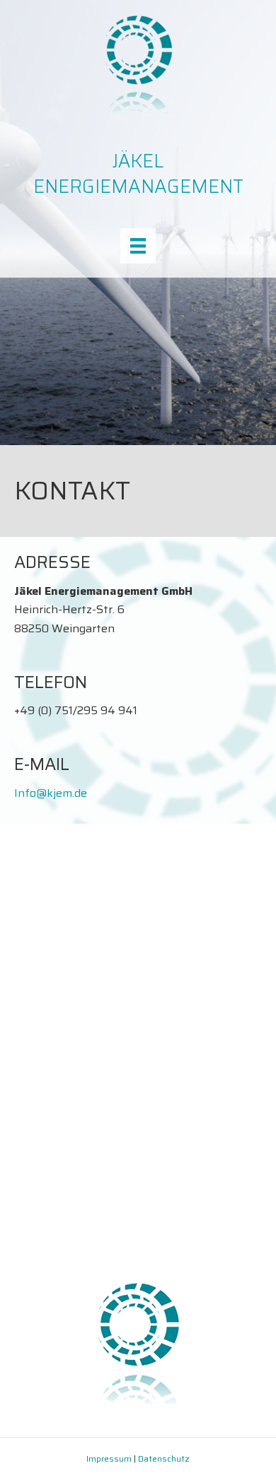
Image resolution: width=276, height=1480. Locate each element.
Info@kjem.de (50, 793)
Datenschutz (164, 1458)
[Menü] (138, 246)
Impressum (109, 1458)
